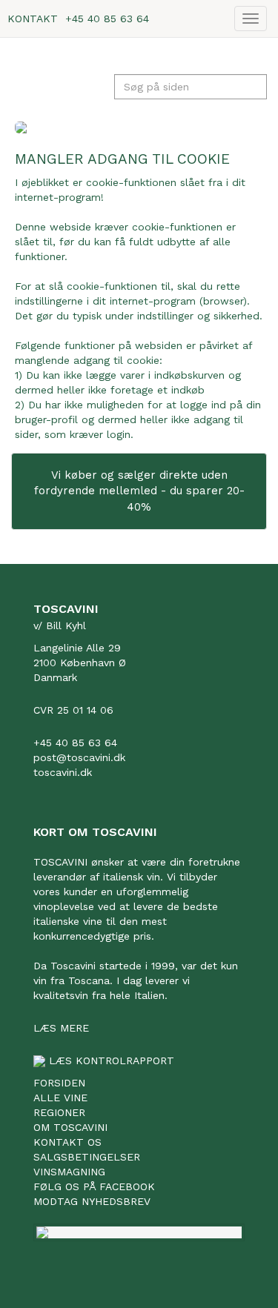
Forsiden (59, 1083)
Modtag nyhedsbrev (91, 1201)
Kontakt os (67, 1142)
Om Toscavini (70, 1127)
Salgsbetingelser (86, 1157)
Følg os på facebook (94, 1186)
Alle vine (60, 1097)
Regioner (59, 1112)
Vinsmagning (69, 1172)
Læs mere (61, 1028)
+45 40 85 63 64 (107, 18)
